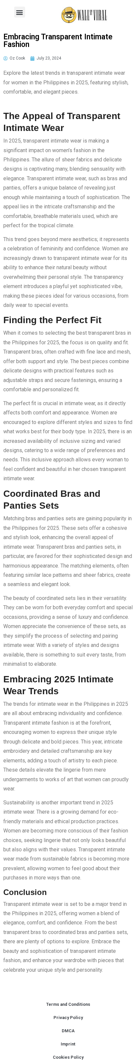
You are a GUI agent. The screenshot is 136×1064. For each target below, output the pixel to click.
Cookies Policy (68, 1057)
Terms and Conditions (68, 1004)
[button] (19, 12)
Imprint (68, 1044)
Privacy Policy (68, 1017)
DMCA (68, 1030)
